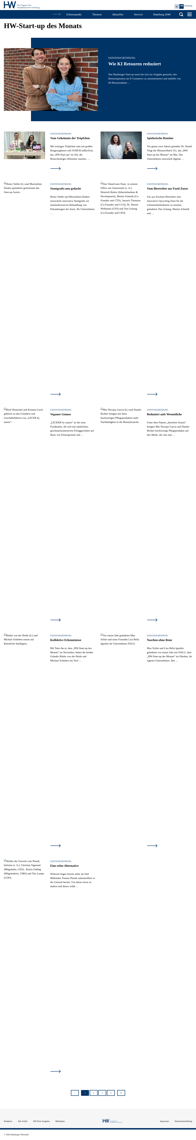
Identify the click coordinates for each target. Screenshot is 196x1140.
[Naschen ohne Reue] (121, 647)
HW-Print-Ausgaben (41, 1121)
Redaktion (8, 1121)
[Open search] (181, 14)
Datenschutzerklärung (183, 1121)
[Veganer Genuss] (24, 421)
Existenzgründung (121, 57)
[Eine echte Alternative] (24, 967)
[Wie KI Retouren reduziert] (51, 79)
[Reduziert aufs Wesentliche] (121, 515)
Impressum (164, 1121)
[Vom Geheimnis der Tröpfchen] (24, 145)
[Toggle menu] (189, 14)
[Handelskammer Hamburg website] (183, 6)
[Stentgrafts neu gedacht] (24, 195)
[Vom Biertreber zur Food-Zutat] (121, 289)
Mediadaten (60, 1121)
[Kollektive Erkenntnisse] (24, 741)
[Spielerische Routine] (121, 145)
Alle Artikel (22, 1121)
